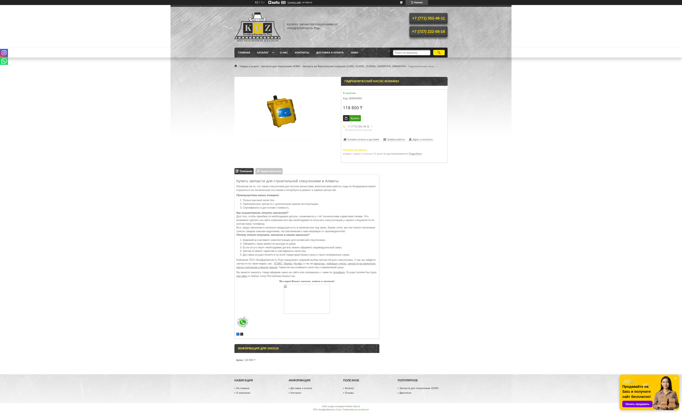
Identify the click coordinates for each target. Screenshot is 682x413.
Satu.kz (356, 406)
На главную (243, 388)
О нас (284, 52)
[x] (241, 334)
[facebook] (237, 334)
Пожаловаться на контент (356, 409)
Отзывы (349, 392)
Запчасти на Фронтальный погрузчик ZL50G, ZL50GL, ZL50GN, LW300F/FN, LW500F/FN (354, 66)
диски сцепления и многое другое (256, 267)
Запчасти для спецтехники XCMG (280, 66)
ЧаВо (354, 52)
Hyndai (298, 263)
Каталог (263, 52)
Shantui (287, 263)
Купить (355, 118)
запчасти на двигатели (361, 263)
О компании (243, 392)
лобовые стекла (336, 263)
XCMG (278, 263)
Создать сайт (294, 2)
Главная (244, 52)
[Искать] (439, 52)
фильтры (319, 263)
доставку (242, 275)
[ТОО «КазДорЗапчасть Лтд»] (257, 26)
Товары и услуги (248, 66)
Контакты (302, 52)
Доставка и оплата (330, 52)
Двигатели (405, 392)
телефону (339, 272)
